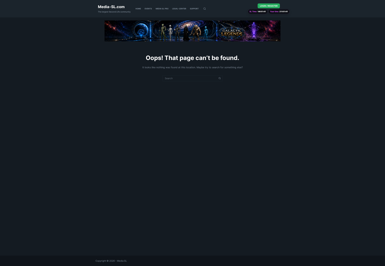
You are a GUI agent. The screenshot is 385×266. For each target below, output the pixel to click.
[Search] (204, 9)
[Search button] (219, 78)
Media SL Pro (162, 9)
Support (194, 9)
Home (138, 9)
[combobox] (190, 78)
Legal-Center (179, 9)
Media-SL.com (111, 7)
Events (148, 9)
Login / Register (269, 6)
